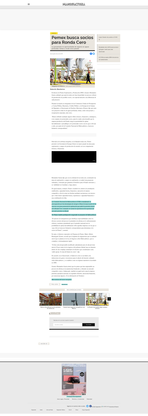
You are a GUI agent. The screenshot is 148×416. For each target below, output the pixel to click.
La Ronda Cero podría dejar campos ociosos (97, 307)
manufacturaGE (87, 406)
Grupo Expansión (86, 409)
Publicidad (89, 399)
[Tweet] (93, 54)
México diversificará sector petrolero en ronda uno (50, 307)
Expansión (33, 409)
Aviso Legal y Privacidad (63, 399)
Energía (54, 33)
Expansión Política (61, 409)
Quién (41, 409)
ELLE (70, 409)
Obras (76, 409)
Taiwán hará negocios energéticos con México (74, 307)
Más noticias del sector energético (62, 279)
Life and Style (49, 409)
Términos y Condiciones (78, 399)
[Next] (109, 299)
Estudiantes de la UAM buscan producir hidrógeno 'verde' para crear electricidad (108, 49)
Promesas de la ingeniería (74, 396)
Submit (88, 324)
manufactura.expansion (90, 406)
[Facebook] (91, 54)
